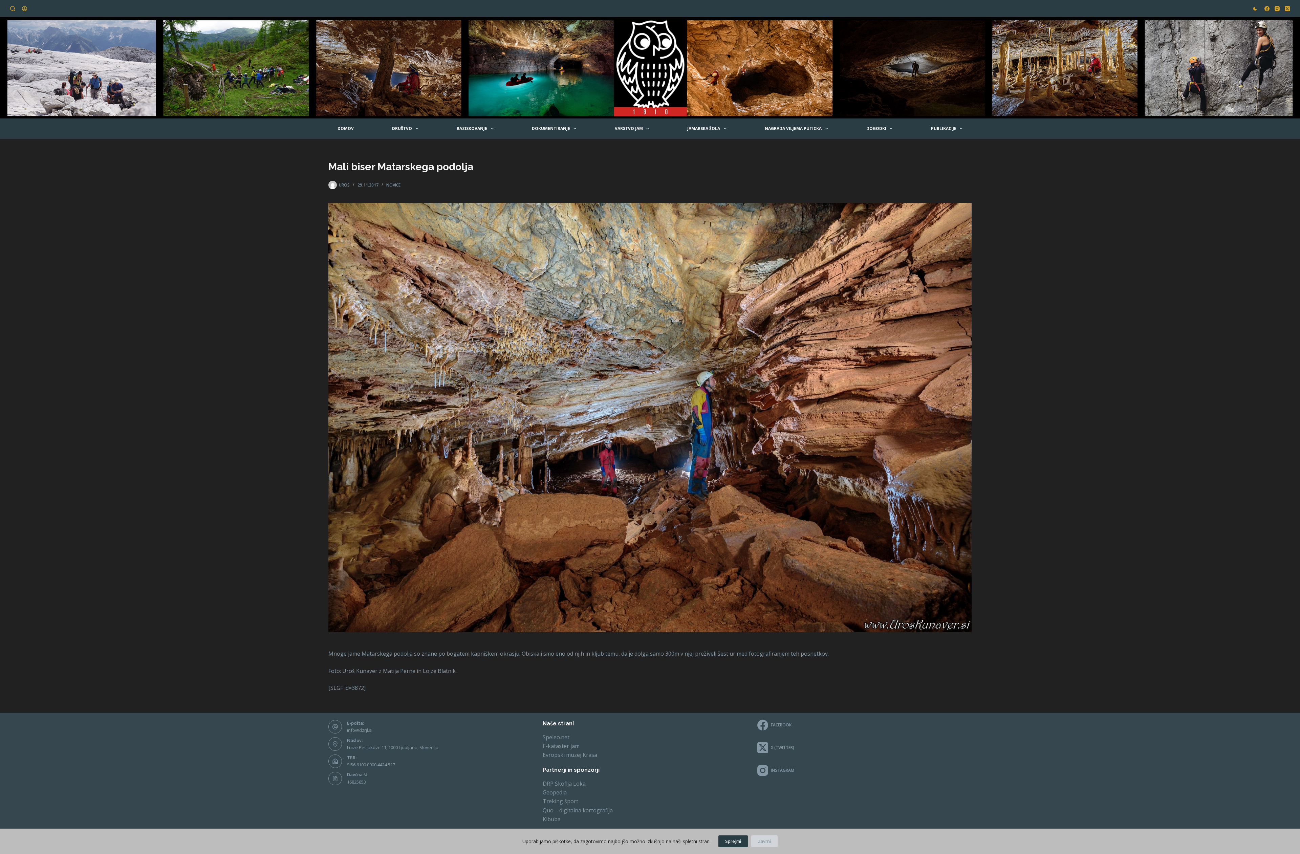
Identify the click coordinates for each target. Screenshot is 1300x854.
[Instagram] (1277, 8)
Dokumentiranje (551, 128)
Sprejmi (733, 841)
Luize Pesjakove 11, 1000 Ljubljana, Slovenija (392, 747)
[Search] (12, 8)
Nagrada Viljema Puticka (793, 128)
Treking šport (560, 801)
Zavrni (764, 841)
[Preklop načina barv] (1255, 8)
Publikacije (943, 128)
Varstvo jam (629, 128)
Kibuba (552, 819)
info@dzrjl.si (359, 730)
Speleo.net (556, 737)
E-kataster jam (561, 746)
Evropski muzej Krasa (570, 755)
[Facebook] (1267, 8)
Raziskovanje (472, 128)
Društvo (402, 128)
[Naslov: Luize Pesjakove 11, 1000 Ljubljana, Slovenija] (335, 744)
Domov (346, 128)
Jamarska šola (703, 128)
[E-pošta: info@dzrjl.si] (335, 726)
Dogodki (876, 128)
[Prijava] (24, 8)
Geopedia (555, 792)
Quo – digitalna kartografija (578, 810)
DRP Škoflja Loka (564, 783)
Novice (393, 185)
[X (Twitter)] (1287, 8)
